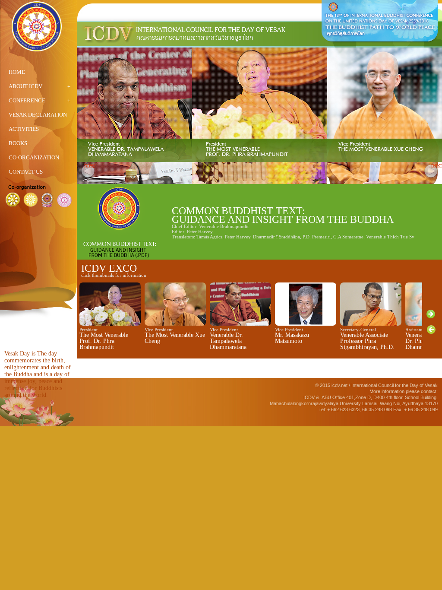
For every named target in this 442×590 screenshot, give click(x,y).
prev (89, 165)
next (436, 165)
